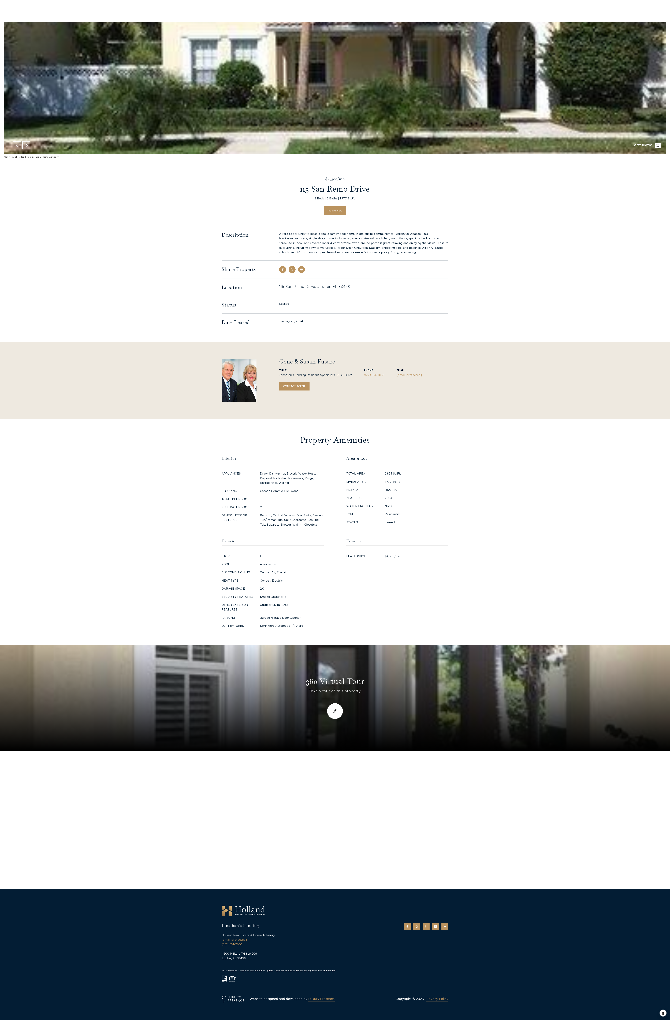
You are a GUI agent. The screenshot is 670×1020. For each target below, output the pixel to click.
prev (17, 145)
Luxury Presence (321, 999)
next (26, 145)
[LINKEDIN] (426, 926)
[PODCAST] (435, 926)
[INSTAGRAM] (416, 926)
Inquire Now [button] (335, 210)
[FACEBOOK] (407, 926)
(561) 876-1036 (374, 375)
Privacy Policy (437, 999)
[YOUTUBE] (444, 926)
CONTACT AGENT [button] (294, 386)
